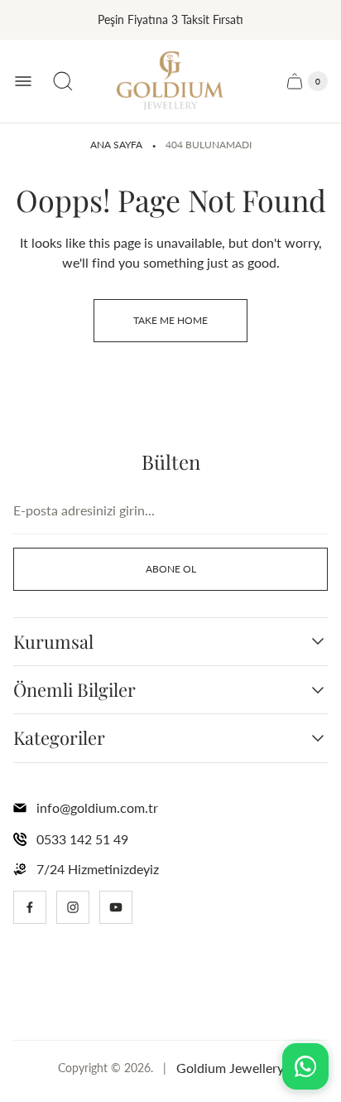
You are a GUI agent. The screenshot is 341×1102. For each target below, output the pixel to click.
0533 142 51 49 (82, 839)
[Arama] (63, 81)
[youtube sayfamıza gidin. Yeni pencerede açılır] (115, 907)
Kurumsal (53, 641)
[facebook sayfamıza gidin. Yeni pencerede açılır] (29, 907)
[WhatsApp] (305, 1066)
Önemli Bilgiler (74, 689)
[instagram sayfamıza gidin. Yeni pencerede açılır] (72, 907)
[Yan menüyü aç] (23, 81)
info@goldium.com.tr (97, 807)
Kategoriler (59, 737)
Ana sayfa (116, 144)
